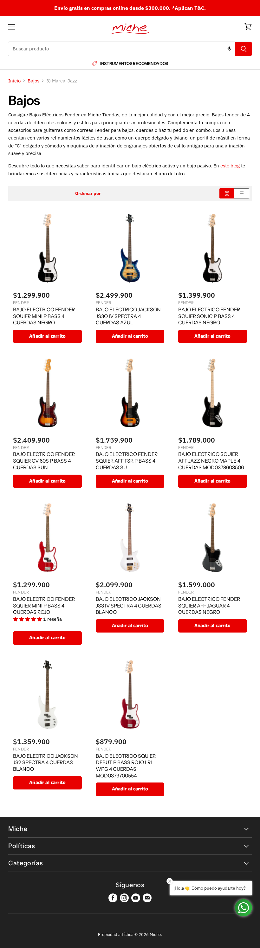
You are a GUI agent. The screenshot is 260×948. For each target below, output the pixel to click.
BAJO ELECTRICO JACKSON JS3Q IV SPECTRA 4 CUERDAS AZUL (128, 316)
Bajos (33, 80)
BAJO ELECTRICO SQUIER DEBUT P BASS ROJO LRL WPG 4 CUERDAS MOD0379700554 (126, 766)
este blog (229, 166)
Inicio (14, 80)
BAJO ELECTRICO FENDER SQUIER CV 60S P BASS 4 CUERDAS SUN (44, 460)
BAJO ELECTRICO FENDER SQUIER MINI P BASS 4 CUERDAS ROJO (44, 605)
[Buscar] (243, 49)
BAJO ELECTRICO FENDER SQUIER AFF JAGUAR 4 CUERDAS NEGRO (209, 605)
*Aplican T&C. (189, 8)
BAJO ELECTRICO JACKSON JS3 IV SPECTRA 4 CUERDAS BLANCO (128, 605)
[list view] (241, 193)
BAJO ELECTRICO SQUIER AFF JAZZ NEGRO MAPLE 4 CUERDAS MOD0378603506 (211, 460)
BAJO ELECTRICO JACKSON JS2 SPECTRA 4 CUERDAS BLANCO (45, 762)
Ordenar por (88, 193)
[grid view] (226, 193)
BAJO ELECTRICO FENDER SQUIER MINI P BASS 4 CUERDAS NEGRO (44, 316)
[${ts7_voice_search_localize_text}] (229, 49)
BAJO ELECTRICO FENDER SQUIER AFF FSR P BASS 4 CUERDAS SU (127, 460)
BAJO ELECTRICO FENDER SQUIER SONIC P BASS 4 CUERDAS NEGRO (209, 316)
